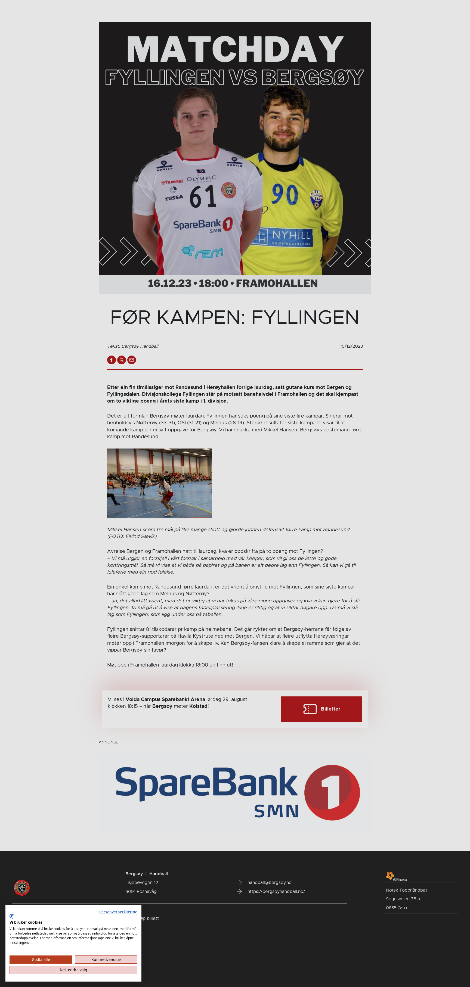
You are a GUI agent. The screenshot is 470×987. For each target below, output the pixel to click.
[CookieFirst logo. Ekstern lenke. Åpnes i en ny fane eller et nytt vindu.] (12, 916)
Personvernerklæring (118, 911)
